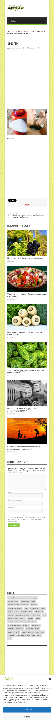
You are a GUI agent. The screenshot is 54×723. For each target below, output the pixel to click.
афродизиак (25, 601)
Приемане (27, 709)
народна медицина (14, 625)
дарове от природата (15, 608)
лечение (30, 618)
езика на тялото (13, 611)
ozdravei (18, 48)
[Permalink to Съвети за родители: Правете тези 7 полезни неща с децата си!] (27, 431)
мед (28, 622)
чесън (39, 635)
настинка (26, 625)
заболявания (39, 611)
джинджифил (34, 608)
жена (30, 611)
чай (33, 635)
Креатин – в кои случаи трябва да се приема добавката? (28, 215)
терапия (31, 632)
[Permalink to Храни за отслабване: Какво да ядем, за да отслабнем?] (27, 279)
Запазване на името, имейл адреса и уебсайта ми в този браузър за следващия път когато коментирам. (26, 519)
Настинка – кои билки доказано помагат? (25, 258)
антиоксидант (32, 598)
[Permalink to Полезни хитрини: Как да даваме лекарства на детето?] (27, 393)
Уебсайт (11, 508)
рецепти (11, 632)
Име (9, 492)
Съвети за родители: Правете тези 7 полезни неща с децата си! (23, 448)
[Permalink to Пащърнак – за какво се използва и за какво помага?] (27, 317)
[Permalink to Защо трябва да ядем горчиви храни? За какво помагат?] (27, 355)
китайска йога (13, 618)
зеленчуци (36, 615)
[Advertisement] (27, 81)
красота (22, 618)
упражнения (40, 632)
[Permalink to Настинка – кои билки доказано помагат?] (27, 243)
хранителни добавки (23, 635)
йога (44, 615)
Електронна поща (15, 500)
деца (26, 608)
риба (17, 632)
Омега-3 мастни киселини (17, 598)
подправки (29, 628)
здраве (10, 615)
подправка (19, 628)
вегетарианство (13, 605)
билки (33, 601)
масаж (10, 622)
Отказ (27, 717)
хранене (11, 635)
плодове (11, 628)
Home (12, 31)
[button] (50, 679)
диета (43, 608)
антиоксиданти (13, 601)
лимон (38, 618)
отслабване (36, 625)
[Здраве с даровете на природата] (27, 8)
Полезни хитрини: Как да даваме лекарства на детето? (22, 409)
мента (34, 622)
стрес (24, 632)
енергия (24, 611)
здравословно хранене (23, 615)
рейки (37, 628)
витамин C (24, 605)
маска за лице (20, 622)
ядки (9, 639)
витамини (34, 605)
